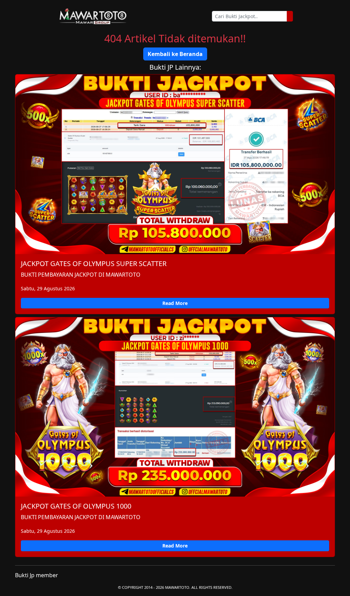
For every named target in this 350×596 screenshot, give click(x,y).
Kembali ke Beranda (175, 54)
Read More (175, 303)
